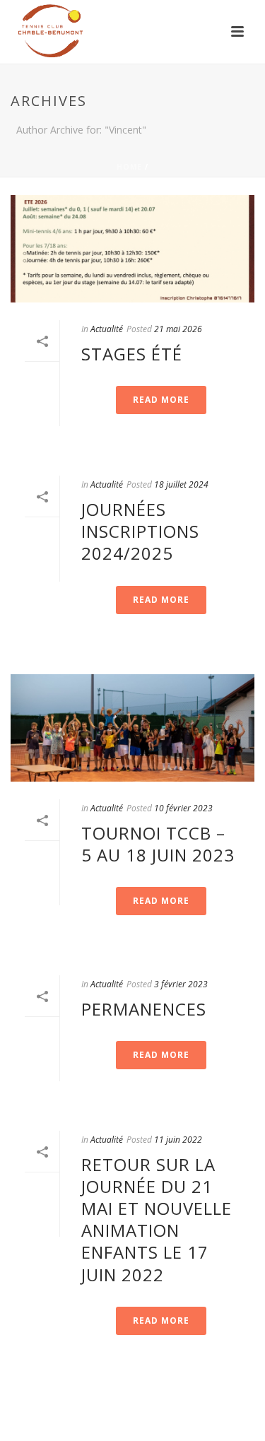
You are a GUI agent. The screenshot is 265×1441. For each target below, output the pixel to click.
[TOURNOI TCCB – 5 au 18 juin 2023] (132, 728)
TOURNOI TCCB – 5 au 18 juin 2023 (158, 843)
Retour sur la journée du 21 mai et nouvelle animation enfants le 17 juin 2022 (156, 1219)
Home (129, 167)
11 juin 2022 (178, 1140)
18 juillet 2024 (181, 484)
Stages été (131, 353)
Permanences (143, 1009)
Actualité (106, 329)
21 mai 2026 (178, 329)
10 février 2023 (183, 808)
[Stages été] (132, 248)
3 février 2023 (181, 984)
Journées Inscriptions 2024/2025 (140, 531)
